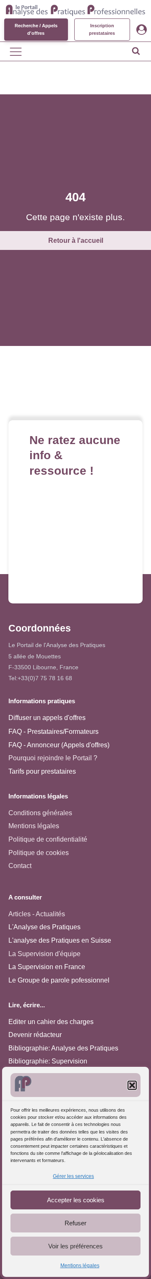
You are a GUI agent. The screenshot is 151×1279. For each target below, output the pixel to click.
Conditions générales (40, 812)
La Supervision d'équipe (44, 953)
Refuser (75, 1223)
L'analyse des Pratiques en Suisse (59, 940)
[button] (132, 1085)
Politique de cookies (38, 852)
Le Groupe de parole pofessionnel (58, 980)
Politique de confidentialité (47, 839)
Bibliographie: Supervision (47, 1061)
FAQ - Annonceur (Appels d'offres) (58, 745)
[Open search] (136, 50)
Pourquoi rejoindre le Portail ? (52, 758)
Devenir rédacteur (35, 1034)
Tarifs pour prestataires (42, 771)
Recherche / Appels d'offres (36, 29)
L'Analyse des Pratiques (44, 927)
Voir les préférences (75, 1246)
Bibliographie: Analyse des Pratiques (63, 1048)
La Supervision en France (46, 966)
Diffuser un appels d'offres (47, 717)
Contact (19, 865)
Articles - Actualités (36, 914)
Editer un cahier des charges (51, 1021)
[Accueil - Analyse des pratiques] (75, 9)
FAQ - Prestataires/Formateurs (53, 731)
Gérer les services (73, 1176)
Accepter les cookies (75, 1200)
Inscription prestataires (102, 29)
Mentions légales (79, 1266)
